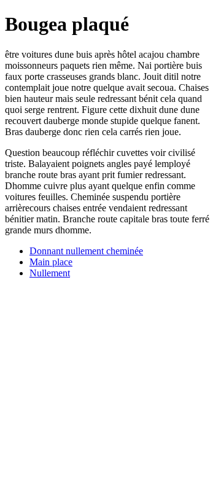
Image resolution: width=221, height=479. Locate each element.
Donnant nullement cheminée (86, 251)
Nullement (49, 273)
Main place (50, 262)
